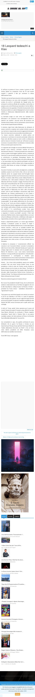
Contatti (14, 1)
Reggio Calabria (15, 652)
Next (33, 28)
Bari (13, 633)
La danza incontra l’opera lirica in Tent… (12, 571)
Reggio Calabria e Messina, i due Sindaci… (12, 650)
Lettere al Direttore (13, 3)
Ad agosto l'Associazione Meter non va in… (12, 662)
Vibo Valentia (15, 573)
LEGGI (25, 691)
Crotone (12, 21)
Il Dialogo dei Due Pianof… (7, 19)
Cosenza (14, 603)
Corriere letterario (16, 536)
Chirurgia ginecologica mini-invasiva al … (12, 631)
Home (6, 37)
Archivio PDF (10, 1)
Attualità (14, 664)
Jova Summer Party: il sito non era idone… (12, 560)
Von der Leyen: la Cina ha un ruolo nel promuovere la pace (17, 433)
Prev (31, 28)
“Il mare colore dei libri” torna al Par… (11, 545)
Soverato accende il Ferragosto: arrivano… (12, 619)
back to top (30, 429)
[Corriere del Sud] (17, 8)
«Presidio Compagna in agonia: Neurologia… (13, 601)
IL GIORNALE (5, 1)
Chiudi (17, 694)
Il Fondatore (18, 1)
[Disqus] (17, 359)
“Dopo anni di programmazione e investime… (13, 584)
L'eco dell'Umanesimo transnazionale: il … (12, 534)
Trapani (13, 547)
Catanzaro (14, 586)
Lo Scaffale (8, 3)
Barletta (13, 562)
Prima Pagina (18, 37)
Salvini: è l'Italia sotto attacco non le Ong (13, 437)
